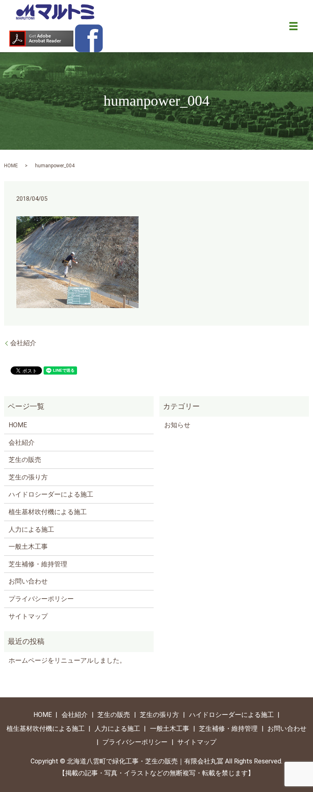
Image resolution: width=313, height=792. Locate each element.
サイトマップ (28, 616)
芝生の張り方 (28, 477)
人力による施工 (31, 529)
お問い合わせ (28, 581)
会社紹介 (23, 343)
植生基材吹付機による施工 (48, 512)
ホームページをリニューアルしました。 (67, 660)
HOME (11, 166)
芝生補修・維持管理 (38, 564)
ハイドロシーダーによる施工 (51, 494)
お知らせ (177, 425)
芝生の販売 (25, 460)
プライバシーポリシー (41, 599)
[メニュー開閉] (293, 26)
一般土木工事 (28, 546)
